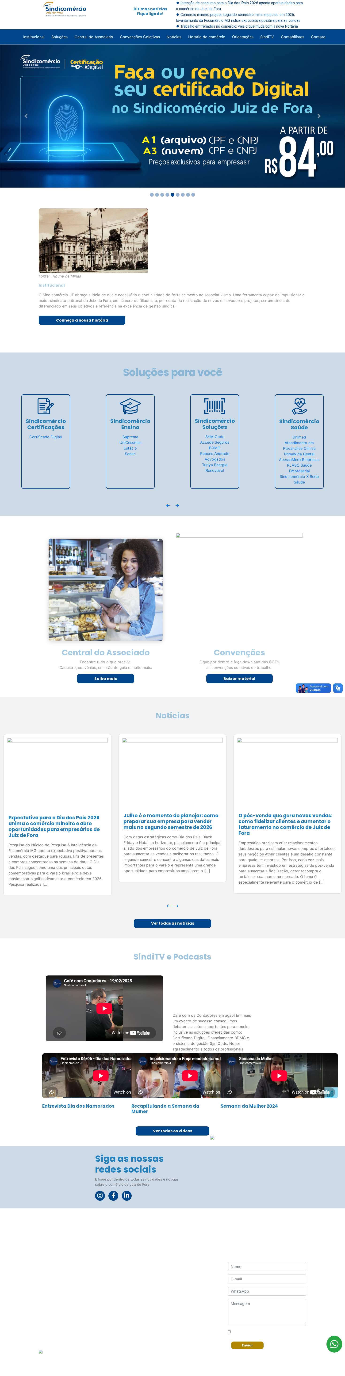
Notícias (174, 36)
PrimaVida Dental (299, 454)
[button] (26, 116)
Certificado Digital (45, 437)
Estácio (130, 448)
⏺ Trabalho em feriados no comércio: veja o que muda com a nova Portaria (237, 26)
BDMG (214, 448)
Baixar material (239, 678)
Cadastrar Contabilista (163, 1338)
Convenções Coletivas (140, 36)
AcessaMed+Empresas (299, 459)
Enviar (247, 1337)
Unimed (299, 437)
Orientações (242, 36)
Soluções (59, 36)
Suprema (130, 437)
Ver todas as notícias (172, 915)
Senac (130, 453)
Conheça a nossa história (82, 320)
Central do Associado (94, 36)
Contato (318, 36)
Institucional (34, 36)
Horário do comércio (206, 36)
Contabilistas (292, 36)
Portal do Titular (157, 1347)
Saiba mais (105, 678)
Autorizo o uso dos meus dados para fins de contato (269, 1324)
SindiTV (267, 36)
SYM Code (214, 436)
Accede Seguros (214, 442)
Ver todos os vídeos (172, 1122)
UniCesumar (130, 442)
